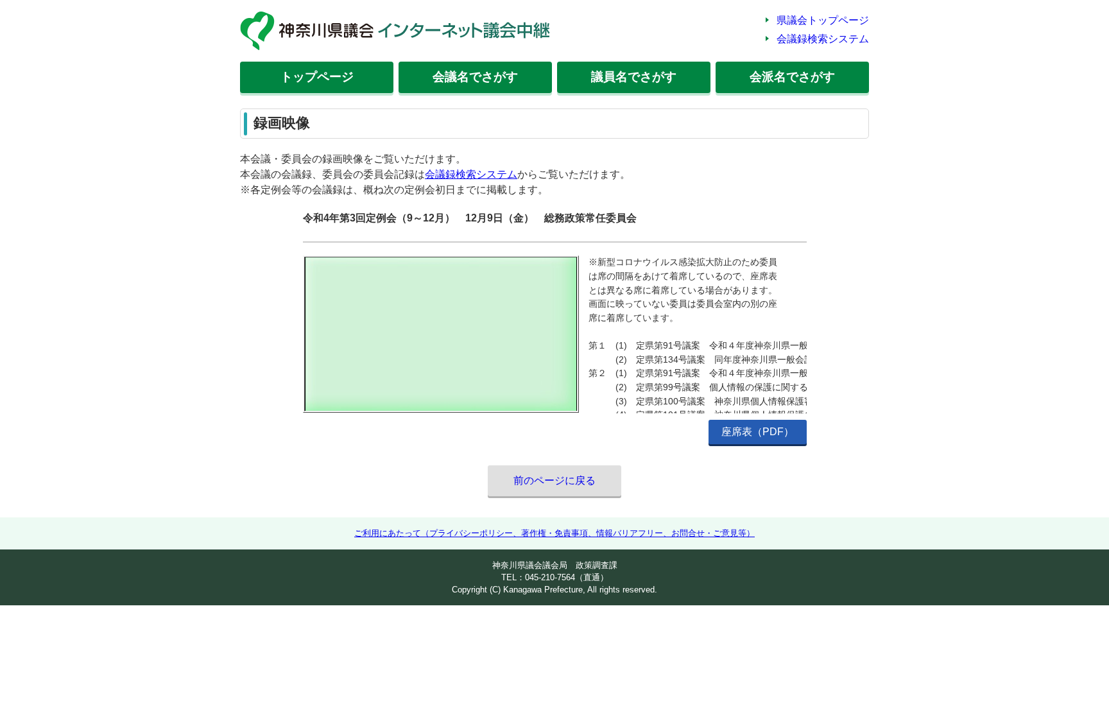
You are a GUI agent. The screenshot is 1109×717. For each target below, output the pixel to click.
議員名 (633, 76)
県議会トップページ (823, 20)
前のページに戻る (554, 480)
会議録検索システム (823, 38)
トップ (317, 76)
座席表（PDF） (757, 431)
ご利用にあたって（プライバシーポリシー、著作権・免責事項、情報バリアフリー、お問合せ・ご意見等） (554, 533)
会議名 (475, 76)
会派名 (792, 76)
